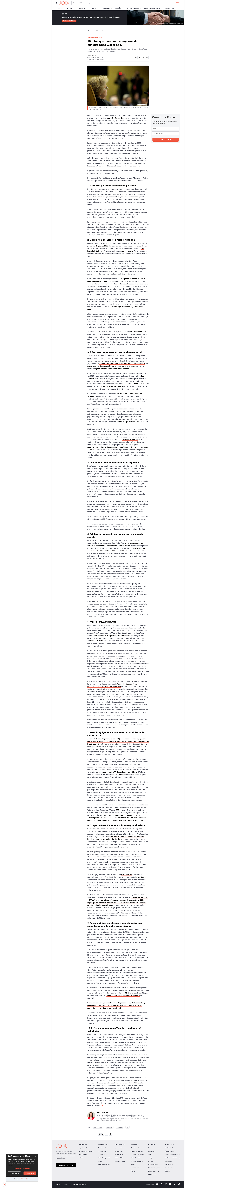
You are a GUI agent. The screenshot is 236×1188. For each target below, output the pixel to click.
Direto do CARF (102, 1151)
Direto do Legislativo (104, 1158)
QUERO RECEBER (165, 139)
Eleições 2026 (152, 1174)
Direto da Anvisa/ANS (137, 1154)
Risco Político (83, 1154)
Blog (166, 1171)
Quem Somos (169, 1168)
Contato (65, 1184)
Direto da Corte (102, 1154)
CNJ (126, 993)
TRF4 (118, 810)
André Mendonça (137, 384)
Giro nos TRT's (119, 1158)
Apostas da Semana (85, 1148)
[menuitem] (59, 8)
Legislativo (151, 1151)
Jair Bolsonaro (127, 251)
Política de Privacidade (171, 1154)
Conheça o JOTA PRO (66, 1165)
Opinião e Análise (153, 1164)
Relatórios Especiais (104, 1164)
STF (149, 1154)
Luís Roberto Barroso (130, 439)
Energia (150, 1161)
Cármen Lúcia (140, 877)
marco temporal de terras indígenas (100, 366)
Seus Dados (168, 1161)
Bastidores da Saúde (137, 1151)
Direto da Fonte (119, 1154)
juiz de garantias (128, 366)
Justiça (150, 1158)
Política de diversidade (171, 1158)
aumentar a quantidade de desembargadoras (123, 995)
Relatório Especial (120, 1161)
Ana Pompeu (91, 56)
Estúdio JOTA (169, 1148)
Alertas (81, 1158)
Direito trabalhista (153, 1171)
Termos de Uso (169, 1164)
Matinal (100, 1161)
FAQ (57, 1184)
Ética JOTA (168, 1151)
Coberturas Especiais (154, 1168)
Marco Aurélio (126, 875)
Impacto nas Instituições (86, 1151)
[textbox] (80, 3)
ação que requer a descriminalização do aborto (112, 369)
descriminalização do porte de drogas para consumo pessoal (122, 363)
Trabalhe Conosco (78, 1184)
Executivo (151, 1148)
